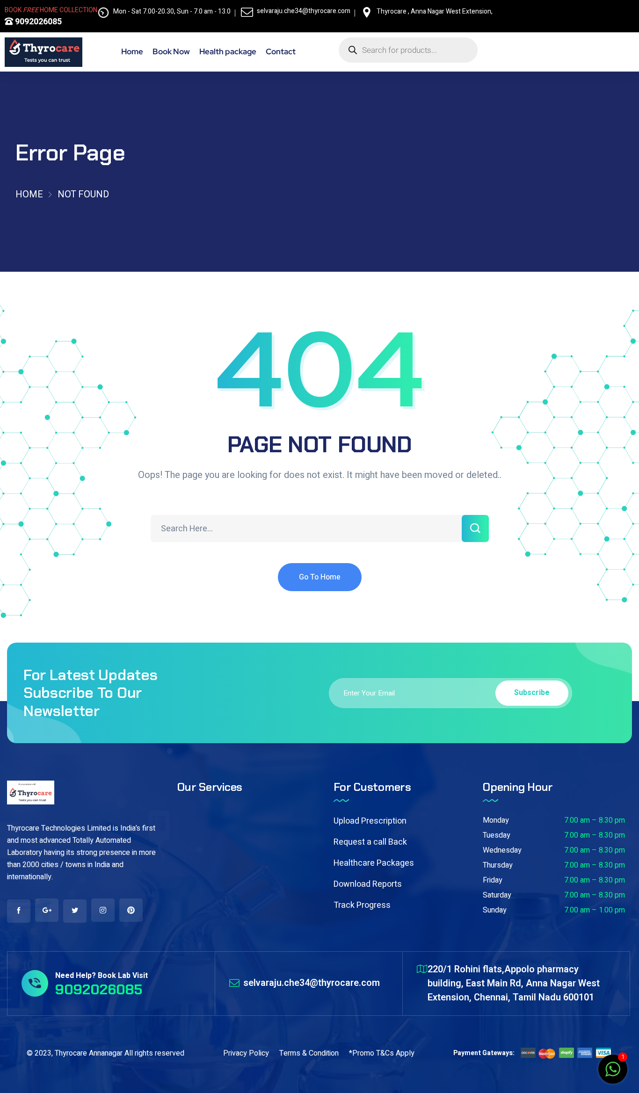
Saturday (497, 895)
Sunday (495, 910)
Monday (496, 820)
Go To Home (320, 577)
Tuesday (496, 835)
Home (29, 194)
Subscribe (532, 692)
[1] (612, 1074)
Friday (492, 880)
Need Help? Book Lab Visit (101, 975)
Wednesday (502, 850)
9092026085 (37, 21)
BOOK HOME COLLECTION (51, 10)
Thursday (498, 865)
